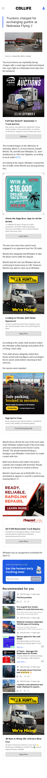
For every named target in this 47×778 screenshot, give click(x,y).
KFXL (18, 157)
